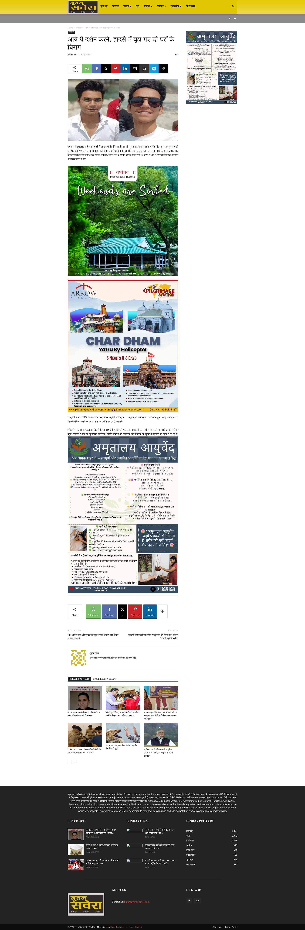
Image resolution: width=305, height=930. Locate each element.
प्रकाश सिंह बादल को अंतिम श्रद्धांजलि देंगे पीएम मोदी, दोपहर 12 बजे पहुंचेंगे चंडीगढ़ (153, 637)
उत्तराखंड (115, 6)
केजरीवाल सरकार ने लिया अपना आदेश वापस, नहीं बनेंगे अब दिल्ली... (160, 862)
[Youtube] (235, 18)
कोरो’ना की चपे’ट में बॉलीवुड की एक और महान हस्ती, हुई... (160, 831)
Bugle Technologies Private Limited (126, 927)
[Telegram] (154, 68)
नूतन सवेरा (74, 54)
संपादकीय (175, 6)
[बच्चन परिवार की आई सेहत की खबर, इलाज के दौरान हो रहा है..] (135, 848)
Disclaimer (217, 927)
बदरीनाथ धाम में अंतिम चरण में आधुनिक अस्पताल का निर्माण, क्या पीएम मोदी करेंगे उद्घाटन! (158, 752)
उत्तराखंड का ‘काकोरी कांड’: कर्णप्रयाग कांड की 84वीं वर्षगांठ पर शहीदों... (101, 831)
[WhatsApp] (87, 68)
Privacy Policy (231, 927)
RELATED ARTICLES (79, 679)
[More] (163, 611)
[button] (233, 6)
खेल (137, 6)
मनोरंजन (160, 6)
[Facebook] (229, 18)
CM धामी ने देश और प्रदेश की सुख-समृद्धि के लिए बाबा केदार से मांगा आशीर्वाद (93, 637)
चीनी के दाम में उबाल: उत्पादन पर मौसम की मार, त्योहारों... (102, 847)
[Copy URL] (163, 68)
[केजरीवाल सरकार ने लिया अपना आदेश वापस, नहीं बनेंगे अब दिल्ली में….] (135, 863)
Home (70, 27)
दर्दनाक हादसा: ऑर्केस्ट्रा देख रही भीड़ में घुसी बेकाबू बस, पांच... (102, 862)
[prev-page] (70, 762)
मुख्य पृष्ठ (104, 6)
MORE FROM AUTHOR (104, 679)
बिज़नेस (147, 6)
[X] (106, 68)
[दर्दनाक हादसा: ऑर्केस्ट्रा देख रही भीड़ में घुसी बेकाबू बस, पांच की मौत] (76, 864)
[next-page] (75, 762)
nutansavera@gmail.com (137, 901)
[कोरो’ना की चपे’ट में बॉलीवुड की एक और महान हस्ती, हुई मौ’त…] (135, 833)
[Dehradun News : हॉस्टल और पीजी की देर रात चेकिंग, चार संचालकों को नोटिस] (85, 735)
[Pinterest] (115, 68)
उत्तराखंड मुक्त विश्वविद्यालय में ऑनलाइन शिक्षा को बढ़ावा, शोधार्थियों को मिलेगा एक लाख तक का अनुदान (160, 715)
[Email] (134, 68)
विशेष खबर (190, 6)
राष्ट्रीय (126, 6)
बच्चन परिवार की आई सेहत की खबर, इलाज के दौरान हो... (160, 847)
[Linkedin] (125, 68)
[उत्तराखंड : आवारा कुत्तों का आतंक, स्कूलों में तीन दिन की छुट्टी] (123, 733)
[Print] (144, 68)
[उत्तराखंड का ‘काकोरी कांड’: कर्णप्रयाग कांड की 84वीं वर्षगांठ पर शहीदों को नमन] (85, 698)
